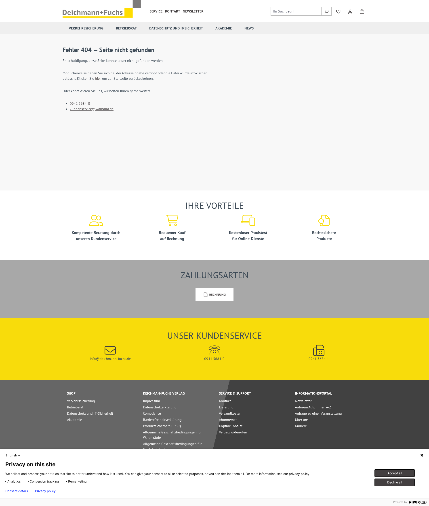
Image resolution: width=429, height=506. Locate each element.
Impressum (151, 401)
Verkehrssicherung (81, 401)
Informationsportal (313, 393)
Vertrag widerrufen (233, 432)
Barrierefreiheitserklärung (162, 419)
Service (156, 11)
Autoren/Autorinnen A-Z (313, 407)
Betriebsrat (75, 407)
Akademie (74, 419)
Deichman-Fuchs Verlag (164, 393)
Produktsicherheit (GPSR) (162, 426)
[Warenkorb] (362, 11)
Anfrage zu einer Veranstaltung (318, 413)
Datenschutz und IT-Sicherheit (90, 413)
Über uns (302, 419)
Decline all (394, 482)
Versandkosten (230, 413)
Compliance (152, 413)
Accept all (394, 473)
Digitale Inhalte (231, 426)
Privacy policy (45, 491)
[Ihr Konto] (350, 11)
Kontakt (172, 11)
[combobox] (296, 11)
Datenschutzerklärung (160, 407)
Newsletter (193, 11)
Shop (71, 393)
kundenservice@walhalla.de (92, 109)
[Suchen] (326, 11)
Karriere (301, 426)
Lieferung (226, 407)
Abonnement (229, 419)
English (11, 455)
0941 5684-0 (80, 103)
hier (98, 78)
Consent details (16, 491)
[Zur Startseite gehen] (102, 9)
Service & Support (235, 393)
